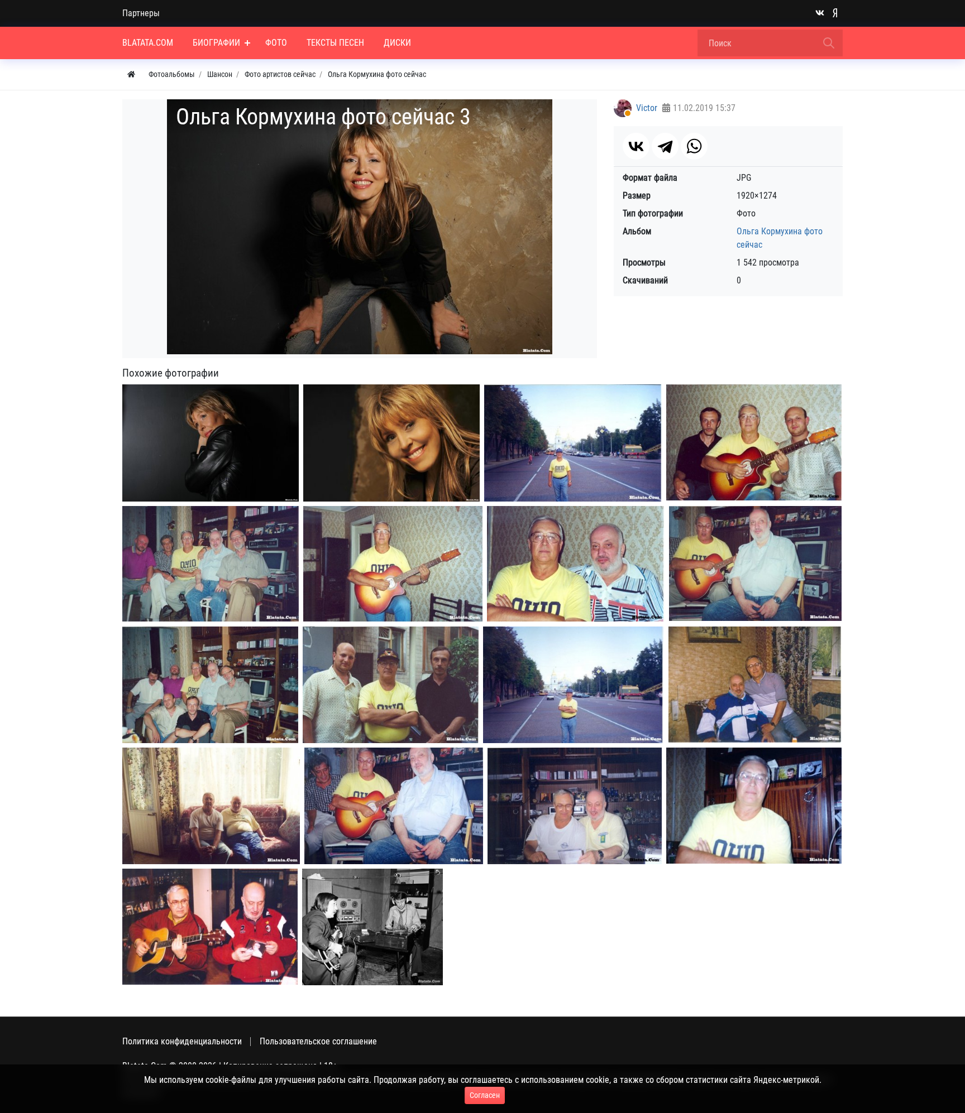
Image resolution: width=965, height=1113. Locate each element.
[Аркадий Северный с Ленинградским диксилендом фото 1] (372, 927)
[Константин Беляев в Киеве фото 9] (573, 685)
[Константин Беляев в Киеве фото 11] (211, 806)
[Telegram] (665, 146)
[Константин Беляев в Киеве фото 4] (392, 564)
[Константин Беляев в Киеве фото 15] (210, 927)
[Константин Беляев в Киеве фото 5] (576, 563)
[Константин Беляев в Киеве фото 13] (575, 806)
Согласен (485, 1095)
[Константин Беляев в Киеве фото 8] (391, 685)
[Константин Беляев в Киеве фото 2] (754, 442)
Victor (646, 108)
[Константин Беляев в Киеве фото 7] (210, 685)
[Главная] (131, 74)
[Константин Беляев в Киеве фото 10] (755, 685)
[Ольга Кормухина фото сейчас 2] (391, 443)
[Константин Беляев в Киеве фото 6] (755, 563)
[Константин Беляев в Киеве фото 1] (573, 443)
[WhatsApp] (694, 146)
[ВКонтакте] (636, 146)
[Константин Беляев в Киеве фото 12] (393, 806)
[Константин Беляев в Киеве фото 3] (210, 563)
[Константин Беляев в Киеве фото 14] (754, 806)
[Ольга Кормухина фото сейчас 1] (210, 443)
